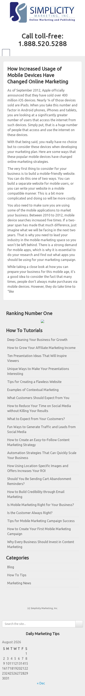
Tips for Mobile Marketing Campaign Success (41, 521)
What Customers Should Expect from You (38, 398)
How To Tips (16, 575)
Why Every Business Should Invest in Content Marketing (40, 544)
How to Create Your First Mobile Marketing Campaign (39, 531)
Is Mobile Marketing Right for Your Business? (40, 505)
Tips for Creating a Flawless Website (34, 382)
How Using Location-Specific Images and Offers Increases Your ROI (37, 468)
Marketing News (19, 583)
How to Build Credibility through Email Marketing (35, 494)
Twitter (45, 27)
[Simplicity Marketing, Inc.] (42, 12)
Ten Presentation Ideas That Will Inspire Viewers (37, 358)
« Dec (41, 683)
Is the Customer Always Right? (29, 513)
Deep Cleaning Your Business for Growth (37, 340)
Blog (10, 567)
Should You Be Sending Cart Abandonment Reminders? (39, 481)
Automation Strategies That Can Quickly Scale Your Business (41, 455)
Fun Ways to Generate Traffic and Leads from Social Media (41, 429)
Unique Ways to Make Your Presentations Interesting (38, 371)
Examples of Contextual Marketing (33, 390)
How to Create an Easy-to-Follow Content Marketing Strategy (38, 442)
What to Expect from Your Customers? (36, 419)
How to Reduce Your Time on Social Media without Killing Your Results (39, 408)
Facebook (39, 27)
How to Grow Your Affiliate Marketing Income (41, 348)
